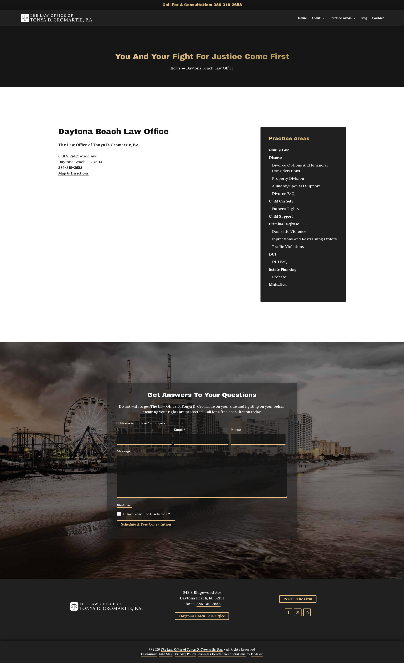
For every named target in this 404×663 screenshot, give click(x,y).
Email (179, 429)
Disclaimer (124, 505)
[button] (398, 657)
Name (121, 429)
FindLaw (257, 654)
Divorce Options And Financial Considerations (300, 168)
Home (302, 18)
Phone (236, 429)
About (315, 18)
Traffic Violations (288, 246)
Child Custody (281, 201)
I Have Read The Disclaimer (146, 514)
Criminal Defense (284, 223)
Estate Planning (282, 269)
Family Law (279, 150)
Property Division (288, 178)
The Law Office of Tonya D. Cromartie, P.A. (192, 649)
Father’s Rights (285, 208)
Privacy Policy (185, 654)
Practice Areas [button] (340, 18)
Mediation (278, 284)
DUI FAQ (279, 261)
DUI (272, 254)
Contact (378, 18)
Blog (363, 18)
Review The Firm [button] (297, 598)
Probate (279, 276)
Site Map (166, 654)
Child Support (281, 216)
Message (124, 451)
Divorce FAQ (283, 193)
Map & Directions (73, 173)
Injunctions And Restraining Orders (304, 239)
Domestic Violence (289, 231)
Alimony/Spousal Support (296, 186)
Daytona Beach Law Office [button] (202, 616)
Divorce (275, 157)
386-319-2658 (228, 5)
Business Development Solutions (222, 654)
